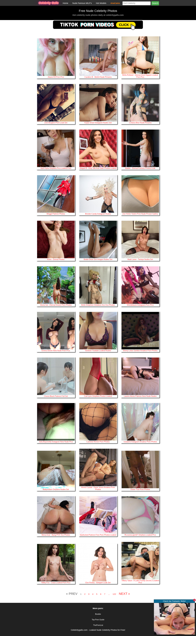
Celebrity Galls (49, 2)
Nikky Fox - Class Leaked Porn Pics (55, 583)
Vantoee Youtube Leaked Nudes (98, 350)
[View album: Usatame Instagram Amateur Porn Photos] (140, 422)
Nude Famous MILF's (82, 3)
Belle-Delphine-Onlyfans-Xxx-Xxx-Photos (98, 305)
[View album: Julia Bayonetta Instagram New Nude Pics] (56, 422)
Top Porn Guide (98, 620)
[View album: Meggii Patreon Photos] (56, 194)
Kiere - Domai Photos (55, 259)
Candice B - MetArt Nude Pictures (98, 77)
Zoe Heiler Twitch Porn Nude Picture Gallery (140, 214)
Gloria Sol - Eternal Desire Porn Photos (56, 305)
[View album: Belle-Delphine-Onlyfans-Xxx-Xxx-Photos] (98, 285)
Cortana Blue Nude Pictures (140, 123)
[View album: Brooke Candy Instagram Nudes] (98, 194)
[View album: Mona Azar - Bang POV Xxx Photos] (56, 515)
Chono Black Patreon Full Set (56, 396)
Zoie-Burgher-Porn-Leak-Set (55, 123)
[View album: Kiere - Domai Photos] (56, 239)
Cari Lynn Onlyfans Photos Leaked (98, 396)
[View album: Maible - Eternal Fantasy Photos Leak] (140, 148)
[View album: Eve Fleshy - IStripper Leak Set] (98, 562)
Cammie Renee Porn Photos (98, 442)
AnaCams (115, 3)
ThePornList (98, 625)
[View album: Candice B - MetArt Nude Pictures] (98, 57)
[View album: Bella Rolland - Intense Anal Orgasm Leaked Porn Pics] (140, 55)
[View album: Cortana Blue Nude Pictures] (140, 102)
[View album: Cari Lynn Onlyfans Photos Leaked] (98, 376)
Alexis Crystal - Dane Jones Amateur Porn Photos (98, 488)
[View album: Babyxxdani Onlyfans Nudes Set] (56, 469)
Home (65, 3)
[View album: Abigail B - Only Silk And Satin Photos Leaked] (98, 148)
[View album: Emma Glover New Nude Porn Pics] (56, 330)
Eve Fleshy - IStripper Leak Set (98, 583)
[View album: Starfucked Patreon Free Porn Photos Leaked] (98, 515)
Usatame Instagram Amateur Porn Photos (140, 442)
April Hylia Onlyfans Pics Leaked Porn (55, 168)
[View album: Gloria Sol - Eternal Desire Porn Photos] (56, 285)
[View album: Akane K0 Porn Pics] (56, 57)
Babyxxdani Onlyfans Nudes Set (56, 489)
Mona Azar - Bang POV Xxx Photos (56, 535)
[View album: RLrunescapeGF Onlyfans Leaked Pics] (140, 515)
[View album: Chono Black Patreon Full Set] (56, 376)
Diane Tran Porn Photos (140, 489)
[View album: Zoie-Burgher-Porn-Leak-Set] (56, 102)
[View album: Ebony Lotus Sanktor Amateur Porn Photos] (140, 330)
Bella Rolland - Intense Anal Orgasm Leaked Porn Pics (140, 76)
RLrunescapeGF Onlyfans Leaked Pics (140, 535)
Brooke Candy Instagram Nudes (98, 214)
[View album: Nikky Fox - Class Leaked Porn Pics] (56, 562)
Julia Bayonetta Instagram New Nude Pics (56, 442)
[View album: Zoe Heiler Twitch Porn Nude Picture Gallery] (140, 194)
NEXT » (124, 593)
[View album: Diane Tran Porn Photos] (140, 469)
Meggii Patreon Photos (56, 214)
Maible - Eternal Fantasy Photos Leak (140, 168)
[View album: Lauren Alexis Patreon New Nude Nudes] (140, 376)
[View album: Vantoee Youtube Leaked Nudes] (98, 330)
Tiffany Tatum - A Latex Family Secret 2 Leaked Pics (140, 581)
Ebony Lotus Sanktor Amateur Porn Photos (140, 350)
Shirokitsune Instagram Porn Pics (140, 305)
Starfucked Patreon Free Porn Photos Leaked (98, 535)
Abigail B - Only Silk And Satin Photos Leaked (98, 168)
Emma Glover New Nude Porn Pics (56, 350)
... (109, 594)
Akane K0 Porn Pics (56, 77)
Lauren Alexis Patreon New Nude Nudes (140, 396)
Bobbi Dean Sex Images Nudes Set (98, 259)
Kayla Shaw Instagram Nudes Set (98, 123)
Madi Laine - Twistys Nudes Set (140, 259)
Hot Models (101, 3)
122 (114, 594)
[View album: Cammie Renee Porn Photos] (98, 422)
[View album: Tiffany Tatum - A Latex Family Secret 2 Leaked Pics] (140, 560)
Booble (98, 614)
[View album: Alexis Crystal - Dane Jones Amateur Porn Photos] (98, 467)
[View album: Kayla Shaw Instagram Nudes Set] (98, 102)
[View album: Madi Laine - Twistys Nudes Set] (140, 239)
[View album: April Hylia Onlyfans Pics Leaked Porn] (56, 148)
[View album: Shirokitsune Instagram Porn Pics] (140, 285)
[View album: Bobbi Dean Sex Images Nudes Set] (98, 239)
